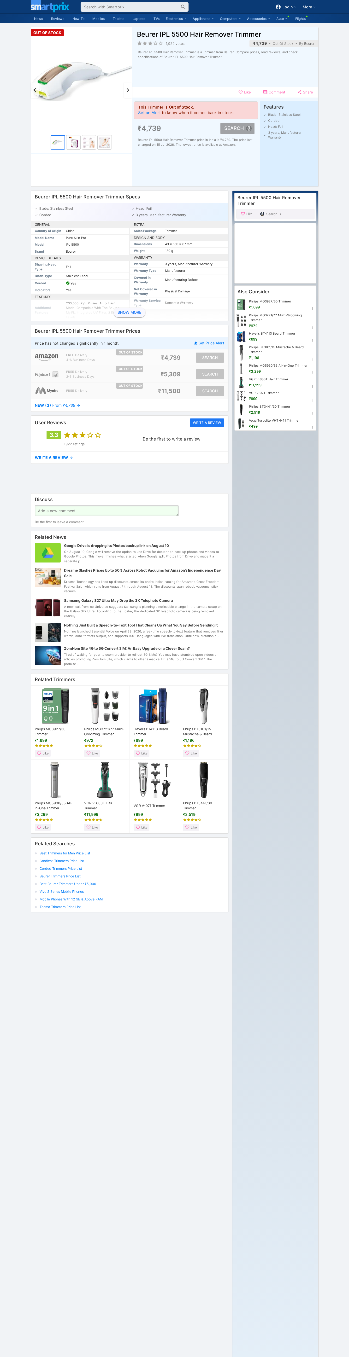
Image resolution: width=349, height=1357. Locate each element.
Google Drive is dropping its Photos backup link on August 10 (116, 546)
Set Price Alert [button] (211, 343)
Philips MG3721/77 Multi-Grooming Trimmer (104, 731)
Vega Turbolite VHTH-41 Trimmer (274, 420)
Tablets (118, 19)
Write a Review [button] (207, 423)
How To (78, 19)
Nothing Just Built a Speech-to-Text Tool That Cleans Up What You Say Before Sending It (141, 625)
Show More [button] (130, 312)
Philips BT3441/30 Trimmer (197, 805)
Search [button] (234, 128)
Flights (300, 19)
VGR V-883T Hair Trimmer (98, 805)
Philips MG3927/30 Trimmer (50, 731)
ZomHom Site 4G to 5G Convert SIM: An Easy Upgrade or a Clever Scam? (127, 648)
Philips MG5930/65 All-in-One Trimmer (53, 805)
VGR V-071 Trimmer (149, 806)
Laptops (139, 19)
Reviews (58, 19)
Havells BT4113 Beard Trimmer (151, 731)
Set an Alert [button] (149, 112)
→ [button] (57, 405)
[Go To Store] (47, 357)
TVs (157, 19)
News (38, 19)
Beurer (309, 43)
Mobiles (98, 19)
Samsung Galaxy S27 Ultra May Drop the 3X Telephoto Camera (118, 600)
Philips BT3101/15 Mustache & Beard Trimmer (197, 732)
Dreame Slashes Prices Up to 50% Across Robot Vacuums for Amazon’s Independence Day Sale (142, 573)
